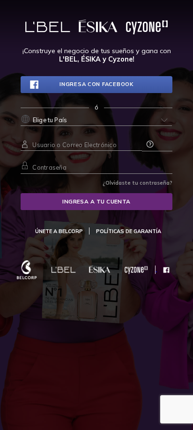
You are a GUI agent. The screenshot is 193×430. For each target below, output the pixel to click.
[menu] (128, 231)
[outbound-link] (58, 231)
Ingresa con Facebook (96, 84)
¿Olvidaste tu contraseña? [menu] (137, 183)
